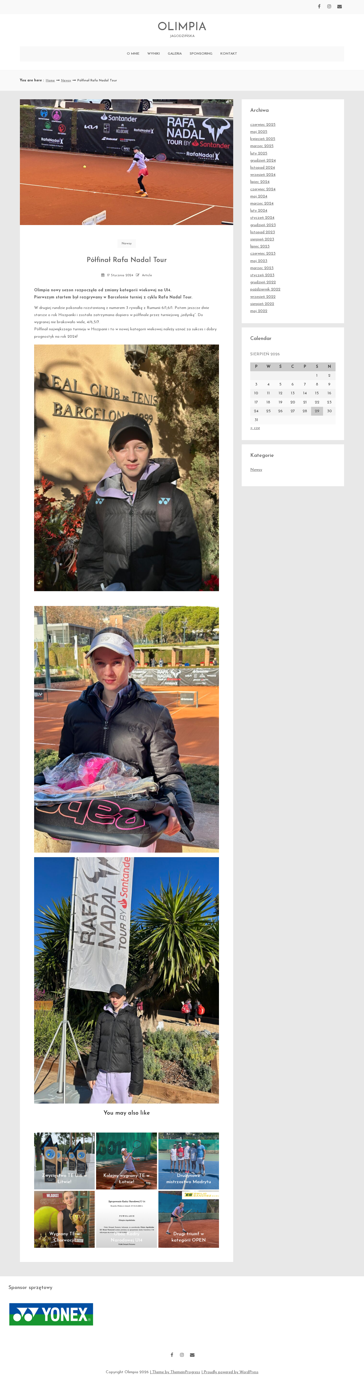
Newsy (66, 80)
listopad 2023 (262, 232)
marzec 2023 (262, 268)
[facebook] (319, 6)
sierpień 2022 (262, 304)
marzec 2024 (262, 203)
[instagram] (329, 6)
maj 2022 (258, 311)
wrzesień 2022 (263, 297)
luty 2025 (258, 153)
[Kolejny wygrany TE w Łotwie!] (126, 1161)
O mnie (133, 53)
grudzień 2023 (263, 225)
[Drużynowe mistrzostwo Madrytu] (188, 1161)
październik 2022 (265, 289)
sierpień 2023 (262, 239)
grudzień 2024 (263, 160)
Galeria (175, 53)
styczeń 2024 (262, 218)
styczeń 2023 (262, 275)
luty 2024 (258, 211)
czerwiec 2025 (263, 125)
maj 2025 (258, 132)
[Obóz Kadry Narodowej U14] (126, 1219)
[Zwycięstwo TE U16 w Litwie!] (64, 1161)
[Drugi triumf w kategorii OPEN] (188, 1219)
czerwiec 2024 (263, 189)
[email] (339, 6)
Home (50, 80)
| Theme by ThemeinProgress (175, 1372)
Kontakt (228, 53)
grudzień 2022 (263, 282)
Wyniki (153, 53)
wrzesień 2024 (263, 175)
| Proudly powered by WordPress (229, 1372)
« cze (255, 428)
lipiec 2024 (260, 182)
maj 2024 (258, 196)
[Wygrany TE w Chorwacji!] (64, 1219)
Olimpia (182, 30)
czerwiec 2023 (263, 253)
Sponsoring (201, 53)
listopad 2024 (262, 168)
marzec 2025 (262, 146)
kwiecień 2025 (262, 139)
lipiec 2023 (260, 246)
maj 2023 (258, 261)
